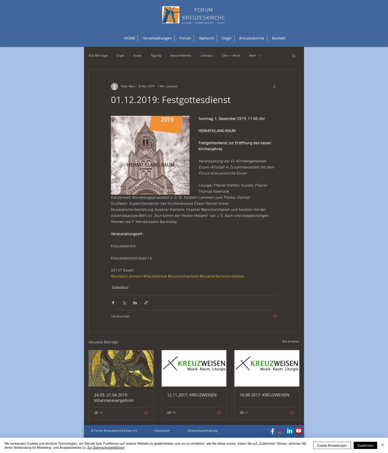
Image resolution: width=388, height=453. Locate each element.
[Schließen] (382, 445)
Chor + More (231, 56)
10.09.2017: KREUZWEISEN (264, 395)
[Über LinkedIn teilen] (135, 303)
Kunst (137, 56)
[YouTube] (298, 430)
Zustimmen (365, 445)
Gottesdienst (120, 287)
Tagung (156, 56)
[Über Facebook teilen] (113, 303)
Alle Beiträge (98, 56)
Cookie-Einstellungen (332, 445)
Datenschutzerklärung (202, 431)
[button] (294, 55)
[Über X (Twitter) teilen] (124, 303)
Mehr (252, 56)
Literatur (206, 56)
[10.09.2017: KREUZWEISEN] (266, 368)
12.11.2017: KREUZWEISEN (192, 395)
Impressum (162, 431)
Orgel (120, 56)
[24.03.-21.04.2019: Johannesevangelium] (121, 368)
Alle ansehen (291, 342)
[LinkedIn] (289, 430)
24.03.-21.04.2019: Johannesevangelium (114, 397)
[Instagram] (280, 430)
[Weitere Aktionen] (274, 86)
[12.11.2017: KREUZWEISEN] (194, 368)
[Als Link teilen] (146, 303)
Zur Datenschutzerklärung (105, 447)
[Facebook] (271, 430)
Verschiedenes (180, 56)
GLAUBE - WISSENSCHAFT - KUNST (203, 23)
